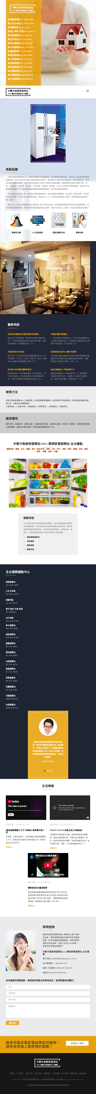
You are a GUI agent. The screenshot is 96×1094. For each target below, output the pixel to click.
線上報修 (65, 1073)
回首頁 (12, 1073)
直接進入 (9, 847)
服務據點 (82, 1073)
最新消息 (29, 1073)
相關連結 (47, 1073)
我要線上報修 (77, 1043)
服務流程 (74, 1073)
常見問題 (56, 1073)
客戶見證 (38, 1073)
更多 (33, 344)
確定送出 (12, 1023)
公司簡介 (20, 1073)
